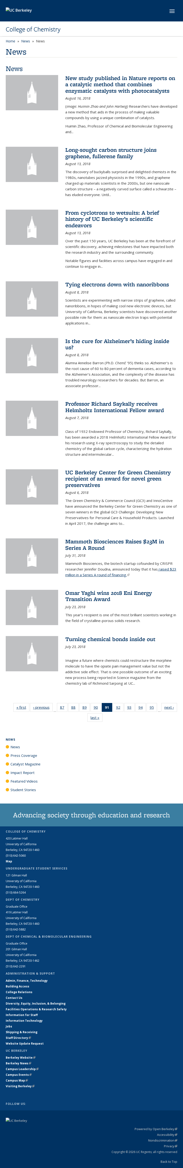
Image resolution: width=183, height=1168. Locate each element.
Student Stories (23, 789)
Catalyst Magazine (25, 764)
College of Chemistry (33, 29)
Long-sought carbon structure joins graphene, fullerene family (111, 153)
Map (9, 861)
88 (75, 708)
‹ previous (43, 707)
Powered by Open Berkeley (156, 1129)
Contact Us (14, 998)
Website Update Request (25, 1044)
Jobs (9, 1026)
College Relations (19, 992)
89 (86, 708)
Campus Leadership (22, 1069)
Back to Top (169, 1161)
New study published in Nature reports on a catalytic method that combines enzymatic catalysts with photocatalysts (120, 84)
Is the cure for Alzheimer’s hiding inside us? (117, 344)
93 (131, 708)
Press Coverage (23, 755)
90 (97, 708)
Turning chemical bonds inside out (110, 639)
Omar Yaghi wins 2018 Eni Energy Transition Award (108, 596)
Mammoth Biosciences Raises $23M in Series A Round (114, 544)
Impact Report (22, 772)
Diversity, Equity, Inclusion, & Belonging (36, 1003)
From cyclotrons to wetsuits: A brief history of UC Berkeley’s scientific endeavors (112, 219)
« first (22, 707)
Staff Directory (18, 1038)
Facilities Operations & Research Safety (36, 1009)
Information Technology (24, 1021)
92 (119, 708)
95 (153, 708)
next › (170, 707)
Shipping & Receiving (21, 1032)
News (25, 41)
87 (63, 708)
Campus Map (17, 1080)
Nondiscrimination (162, 1140)
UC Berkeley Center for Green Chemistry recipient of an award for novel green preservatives (118, 479)
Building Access (17, 986)
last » (96, 717)
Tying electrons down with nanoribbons (117, 284)
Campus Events (19, 1075)
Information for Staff (22, 1015)
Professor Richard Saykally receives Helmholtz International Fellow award (114, 407)
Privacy (170, 1146)
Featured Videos (24, 781)
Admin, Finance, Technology (27, 981)
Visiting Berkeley (20, 1086)
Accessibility (167, 1135)
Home (10, 41)
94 (142, 708)
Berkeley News (18, 1063)
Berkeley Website (21, 1058)
